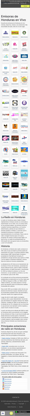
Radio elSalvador (7, 379)
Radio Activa (5, 352)
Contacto (15, 397)
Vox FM (17, 361)
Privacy (14, 403)
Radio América (6, 338)
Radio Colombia (7, 385)
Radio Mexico (7, 386)
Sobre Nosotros (11, 407)
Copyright (21, 403)
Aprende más (23, 3)
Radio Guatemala (7, 381)
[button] (11, 413)
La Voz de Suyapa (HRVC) (9, 370)
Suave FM (4, 361)
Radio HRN (5, 346)
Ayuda (20, 407)
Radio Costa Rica (7, 383)
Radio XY (10, 361)
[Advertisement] (15, 9)
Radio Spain (6, 388)
